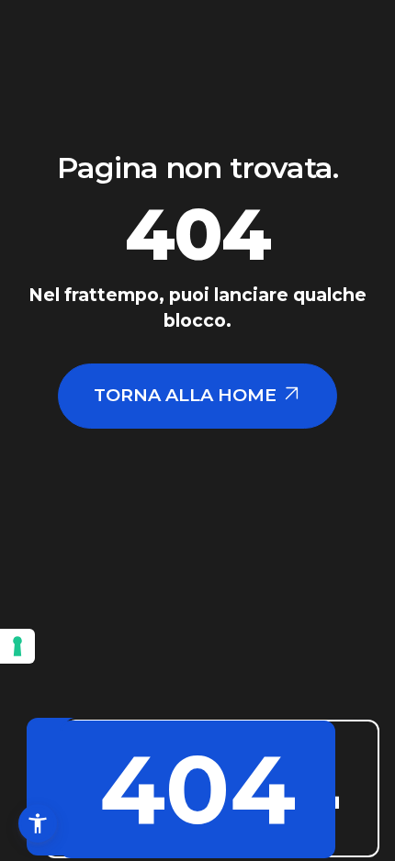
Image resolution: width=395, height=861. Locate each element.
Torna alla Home (187, 395)
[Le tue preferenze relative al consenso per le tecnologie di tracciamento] (17, 646)
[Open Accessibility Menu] (37, 823)
